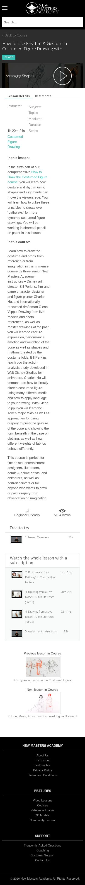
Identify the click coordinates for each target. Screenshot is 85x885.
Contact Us (42, 860)
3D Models (43, 815)
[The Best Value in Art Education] (42, 8)
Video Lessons (42, 800)
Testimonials (42, 765)
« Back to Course (14, 35)
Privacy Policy (42, 770)
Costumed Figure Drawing (15, 142)
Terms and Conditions (42, 775)
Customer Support (42, 855)
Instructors (43, 760)
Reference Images (43, 810)
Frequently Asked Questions (42, 845)
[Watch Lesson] (62, 76)
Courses (42, 805)
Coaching (42, 850)
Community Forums (43, 820)
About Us (42, 755)
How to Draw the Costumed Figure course (27, 177)
